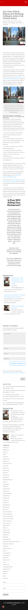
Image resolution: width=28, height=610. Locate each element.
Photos (4, 528)
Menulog (5, 507)
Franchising (6, 488)
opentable (5, 525)
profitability (6, 532)
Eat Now (5, 475)
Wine (4, 573)
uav (4, 562)
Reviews (5, 546)
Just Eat (5, 500)
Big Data (5, 447)
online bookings (11, 22)
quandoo (5, 534)
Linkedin (5, 502)
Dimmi (4, 466)
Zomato (5, 578)
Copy (4, 452)
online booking (6, 511)
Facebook (5, 484)
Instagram (5, 498)
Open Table (19, 22)
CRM (4, 454)
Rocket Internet (6, 548)
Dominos (5, 468)
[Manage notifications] (3, 607)
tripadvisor (5, 560)
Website (5, 571)
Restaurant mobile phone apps (10, 541)
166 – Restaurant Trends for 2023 (11, 398)
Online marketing (7, 516)
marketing (5, 505)
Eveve (4, 482)
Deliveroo (5, 459)
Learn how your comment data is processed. (14, 372)
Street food (5, 555)
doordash (5, 470)
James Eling (7, 21)
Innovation (5, 495)
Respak (4, 537)
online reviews (6, 521)
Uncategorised (6, 566)
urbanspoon (6, 569)
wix (3, 576)
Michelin (5, 509)
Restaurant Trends (7, 544)
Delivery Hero (6, 463)
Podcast (5, 530)
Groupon (5, 491)
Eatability (5, 477)
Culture (5, 456)
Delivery (5, 461)
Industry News (6, 493)
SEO (4, 550)
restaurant (5, 539)
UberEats (5, 564)
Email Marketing (7, 479)
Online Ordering (7, 518)
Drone (4, 472)
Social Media (6, 553)
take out (5, 557)
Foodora (5, 486)
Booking (5, 449)
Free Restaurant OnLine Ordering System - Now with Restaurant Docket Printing (18, 412)
